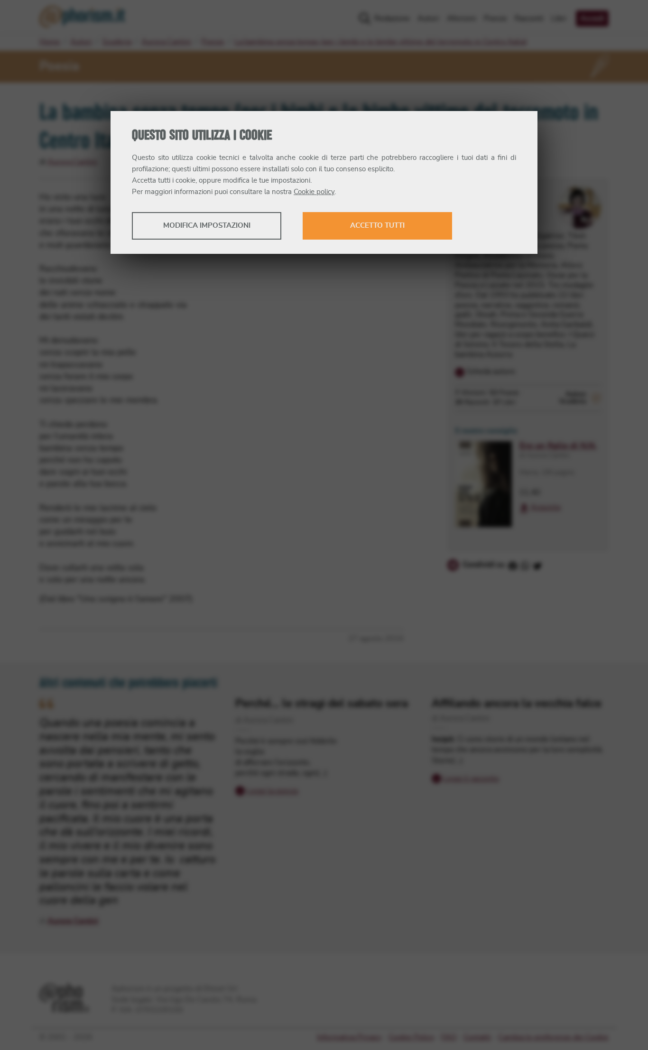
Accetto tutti (377, 225)
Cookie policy (314, 191)
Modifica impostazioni (206, 225)
